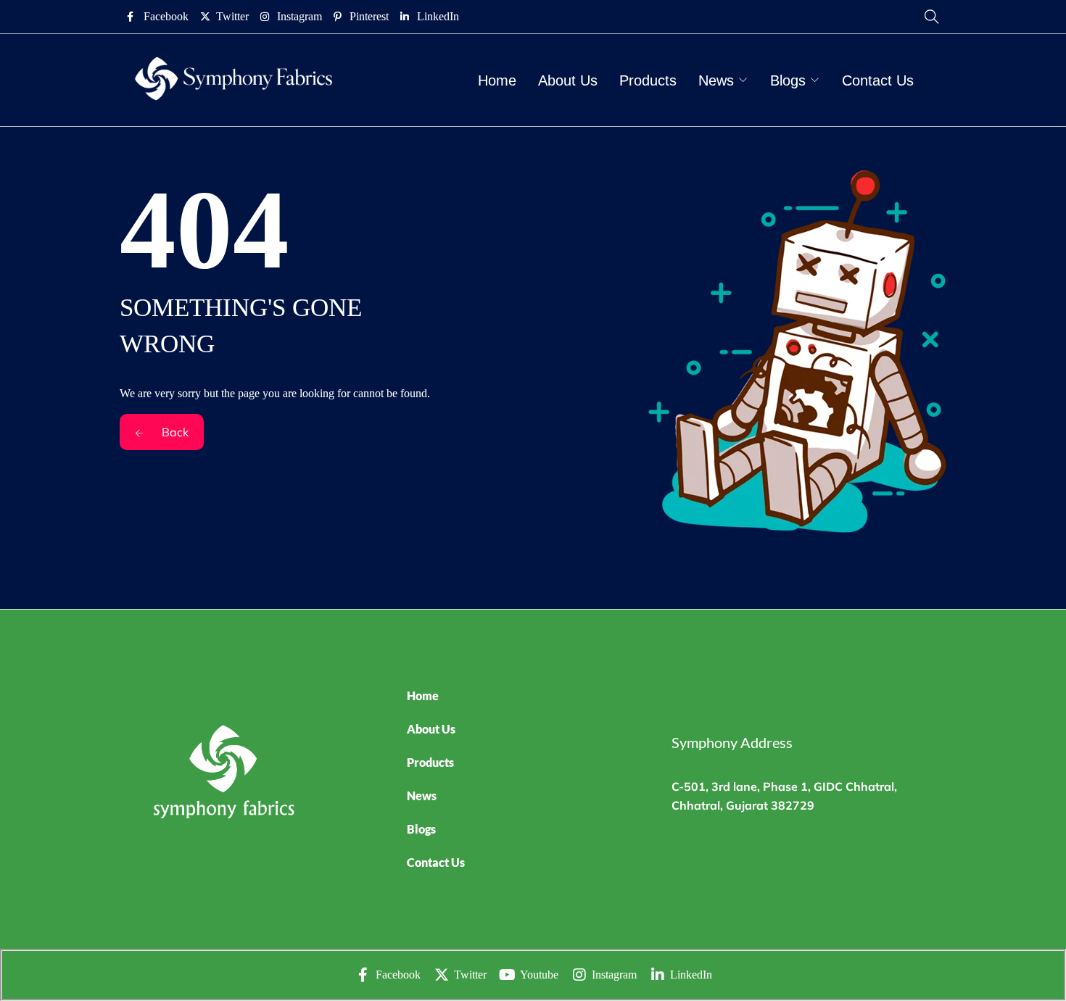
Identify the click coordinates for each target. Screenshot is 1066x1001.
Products (648, 80)
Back (174, 432)
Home (497, 80)
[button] (526, 796)
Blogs (788, 80)
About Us (568, 80)
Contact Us (878, 80)
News (716, 80)
